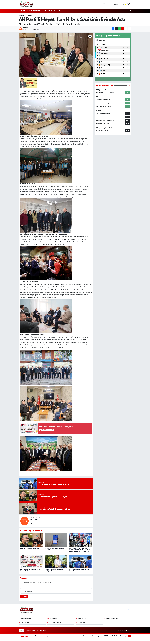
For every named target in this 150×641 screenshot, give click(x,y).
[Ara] (128, 11)
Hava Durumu (53, 618)
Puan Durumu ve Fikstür (112, 618)
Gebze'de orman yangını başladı (44, 636)
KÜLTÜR (59, 11)
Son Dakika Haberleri (55, 622)
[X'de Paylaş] (116, 28)
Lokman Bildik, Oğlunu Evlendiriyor (31, 548)
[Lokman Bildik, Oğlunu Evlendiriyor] (31, 540)
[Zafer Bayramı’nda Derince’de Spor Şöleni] (31, 561)
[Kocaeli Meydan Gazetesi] (26, 4)
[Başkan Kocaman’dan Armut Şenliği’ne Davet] (56, 561)
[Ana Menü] (130, 11)
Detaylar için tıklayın (113, 79)
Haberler (21, 15)
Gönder (24, 596)
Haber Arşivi (81, 622)
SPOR (53, 11)
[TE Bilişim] (24, 521)
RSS (22, 630)
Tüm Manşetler (25, 622)
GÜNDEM (22, 11)
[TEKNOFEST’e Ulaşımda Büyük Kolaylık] (80, 561)
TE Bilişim (34, 520)
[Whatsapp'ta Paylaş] (119, 28)
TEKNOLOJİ (46, 11)
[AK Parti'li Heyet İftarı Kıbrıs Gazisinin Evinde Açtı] (56, 55)
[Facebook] (129, 610)
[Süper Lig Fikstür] (129, 85)
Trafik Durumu (82, 618)
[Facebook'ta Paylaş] (113, 28)
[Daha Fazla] (122, 28)
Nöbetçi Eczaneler (26, 618)
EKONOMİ (36, 11)
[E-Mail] (31, 523)
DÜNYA (29, 11)
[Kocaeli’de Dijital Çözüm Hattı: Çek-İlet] (56, 540)
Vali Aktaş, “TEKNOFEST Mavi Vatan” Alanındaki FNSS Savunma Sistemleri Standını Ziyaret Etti (79, 549)
